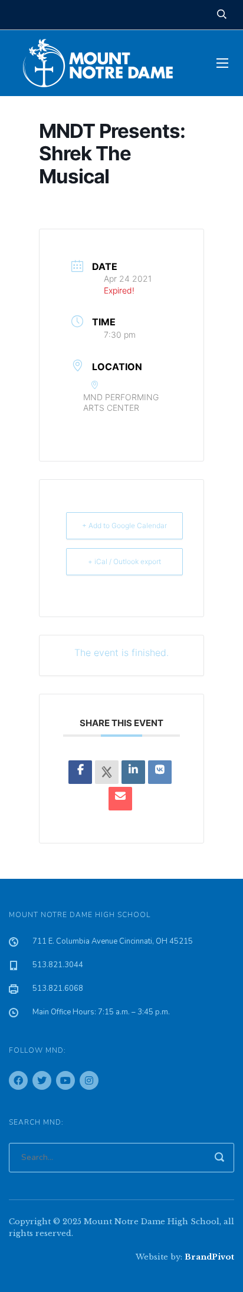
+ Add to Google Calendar (124, 525)
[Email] (120, 798)
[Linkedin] (133, 772)
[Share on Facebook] (80, 772)
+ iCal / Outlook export (124, 561)
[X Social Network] (107, 772)
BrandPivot (209, 1257)
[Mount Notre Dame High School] (104, 63)
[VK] (160, 772)
